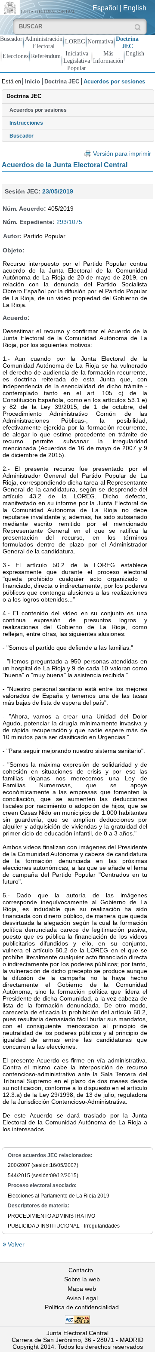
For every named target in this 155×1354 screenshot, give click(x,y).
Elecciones (15, 55)
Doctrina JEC (127, 42)
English (134, 8)
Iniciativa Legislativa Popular (76, 60)
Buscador (11, 38)
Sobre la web (82, 1279)
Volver (15, 1244)
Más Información (108, 57)
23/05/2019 (57, 191)
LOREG (75, 41)
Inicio (32, 81)
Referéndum (46, 55)
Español (105, 8)
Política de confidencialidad (82, 1307)
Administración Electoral (43, 42)
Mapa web (82, 1288)
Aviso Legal (82, 1298)
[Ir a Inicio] (39, 7)
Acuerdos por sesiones (38, 110)
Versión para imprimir (122, 153)
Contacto (80, 1270)
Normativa (100, 41)
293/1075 (69, 221)
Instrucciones (26, 123)
